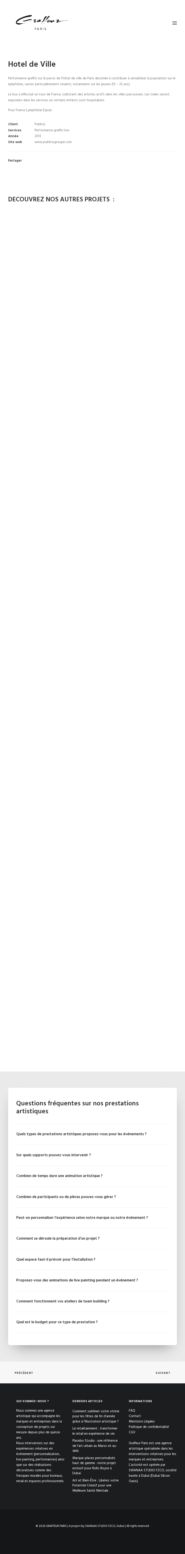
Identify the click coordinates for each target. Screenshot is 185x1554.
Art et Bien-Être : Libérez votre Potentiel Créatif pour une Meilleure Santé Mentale (95, 1485)
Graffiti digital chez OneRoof (92, 1053)
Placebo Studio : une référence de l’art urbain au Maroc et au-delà (95, 1446)
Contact (135, 1416)
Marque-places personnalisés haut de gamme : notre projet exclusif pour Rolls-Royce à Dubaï (94, 1466)
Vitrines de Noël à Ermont (92, 482)
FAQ (132, 1410)
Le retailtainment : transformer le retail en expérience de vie (95, 1431)
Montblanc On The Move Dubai (92, 910)
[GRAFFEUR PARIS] (42, 23)
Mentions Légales (142, 1421)
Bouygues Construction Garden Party (92, 340)
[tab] (92, 1134)
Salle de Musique (93, 767)
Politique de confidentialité (149, 1427)
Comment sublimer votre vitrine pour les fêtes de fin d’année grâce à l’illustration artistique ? (95, 1416)
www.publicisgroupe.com (53, 142)
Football (92, 625)
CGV (132, 1432)
